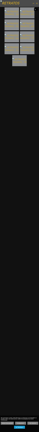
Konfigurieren (20, 423)
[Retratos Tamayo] (10, 3)
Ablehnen (33, 423)
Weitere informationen (7, 423)
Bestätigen (20, 427)
